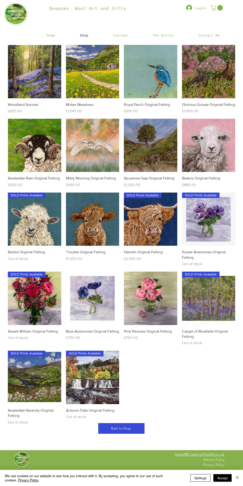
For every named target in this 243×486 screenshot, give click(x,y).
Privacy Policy (28, 480)
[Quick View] (34, 71)
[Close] (237, 478)
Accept (222, 478)
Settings (200, 478)
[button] (217, 8)
